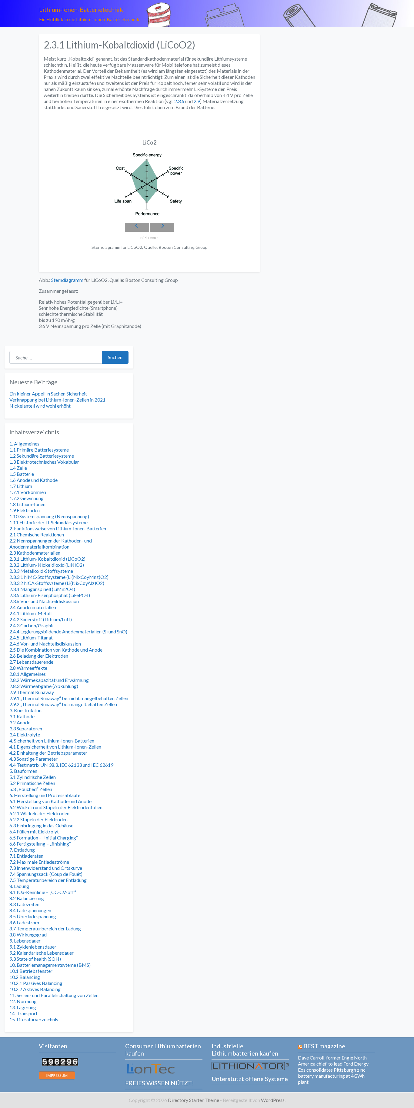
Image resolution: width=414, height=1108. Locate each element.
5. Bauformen (23, 771)
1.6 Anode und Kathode (33, 480)
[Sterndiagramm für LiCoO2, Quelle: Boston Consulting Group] (149, 184)
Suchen (115, 357)
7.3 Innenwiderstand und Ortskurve (45, 868)
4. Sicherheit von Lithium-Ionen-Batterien (51, 740)
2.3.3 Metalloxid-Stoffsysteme (41, 571)
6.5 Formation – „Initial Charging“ (43, 837)
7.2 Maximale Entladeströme (39, 862)
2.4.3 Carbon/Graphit (31, 625)
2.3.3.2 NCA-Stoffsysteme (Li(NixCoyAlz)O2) (56, 583)
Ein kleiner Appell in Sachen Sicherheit (48, 393)
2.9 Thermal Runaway (31, 692)
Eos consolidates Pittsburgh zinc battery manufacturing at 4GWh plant (332, 1076)
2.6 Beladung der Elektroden (38, 656)
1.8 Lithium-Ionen (27, 504)
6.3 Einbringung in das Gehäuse (41, 825)
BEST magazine (324, 1046)
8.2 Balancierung (26, 898)
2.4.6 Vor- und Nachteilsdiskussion (45, 643)
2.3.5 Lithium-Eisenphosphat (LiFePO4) (49, 595)
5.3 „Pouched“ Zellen (30, 789)
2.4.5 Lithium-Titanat (31, 637)
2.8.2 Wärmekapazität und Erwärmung (49, 680)
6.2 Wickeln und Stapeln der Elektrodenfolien (55, 807)
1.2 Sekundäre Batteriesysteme (41, 456)
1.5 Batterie (21, 474)
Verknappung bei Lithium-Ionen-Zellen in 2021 (57, 399)
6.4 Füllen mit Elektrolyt (34, 831)
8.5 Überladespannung (32, 916)
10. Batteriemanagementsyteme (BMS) (50, 965)
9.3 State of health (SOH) (35, 959)
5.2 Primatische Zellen (32, 783)
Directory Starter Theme (194, 1100)
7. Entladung (22, 850)
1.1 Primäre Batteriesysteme (39, 449)
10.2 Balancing (24, 977)
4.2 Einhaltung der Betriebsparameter (48, 753)
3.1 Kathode (22, 716)
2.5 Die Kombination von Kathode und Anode (55, 649)
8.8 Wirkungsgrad (28, 934)
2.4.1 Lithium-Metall (30, 613)
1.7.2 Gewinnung (26, 498)
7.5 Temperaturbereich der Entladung (48, 880)
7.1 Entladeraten (26, 856)
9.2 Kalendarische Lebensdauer (41, 953)
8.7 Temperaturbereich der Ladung (45, 928)
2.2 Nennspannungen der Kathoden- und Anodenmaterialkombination (50, 543)
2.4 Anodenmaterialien (32, 607)
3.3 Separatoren (25, 728)
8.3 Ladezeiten (24, 904)
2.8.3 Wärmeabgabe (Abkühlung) (43, 686)
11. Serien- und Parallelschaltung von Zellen (53, 995)
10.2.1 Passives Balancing (35, 983)
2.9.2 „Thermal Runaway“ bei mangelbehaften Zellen (63, 704)
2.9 (197, 101)
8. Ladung (19, 886)
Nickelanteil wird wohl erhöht (40, 406)
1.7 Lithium (20, 486)
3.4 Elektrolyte (24, 734)
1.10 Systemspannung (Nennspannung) (49, 516)
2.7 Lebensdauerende (31, 662)
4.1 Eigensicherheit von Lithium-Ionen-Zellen (55, 746)
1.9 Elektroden (24, 510)
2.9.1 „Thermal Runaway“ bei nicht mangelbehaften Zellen (68, 698)
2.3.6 (178, 101)
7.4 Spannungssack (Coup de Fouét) (45, 874)
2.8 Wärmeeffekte (28, 668)
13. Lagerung (22, 1007)
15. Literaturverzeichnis (33, 1019)
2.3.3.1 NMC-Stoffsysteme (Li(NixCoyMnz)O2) (59, 577)
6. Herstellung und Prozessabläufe (44, 795)
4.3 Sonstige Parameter (33, 759)
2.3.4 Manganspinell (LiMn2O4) (42, 589)
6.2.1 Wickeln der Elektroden (39, 813)
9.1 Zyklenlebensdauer (32, 946)
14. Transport (23, 1013)
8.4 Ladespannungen (30, 910)
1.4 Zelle (18, 468)
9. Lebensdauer (25, 940)
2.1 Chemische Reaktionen (36, 534)
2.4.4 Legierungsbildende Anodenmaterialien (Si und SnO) (68, 631)
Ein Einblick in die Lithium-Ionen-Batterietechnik (89, 19)
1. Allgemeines (24, 443)
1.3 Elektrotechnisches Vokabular (44, 462)
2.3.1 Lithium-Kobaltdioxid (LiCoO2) (47, 559)
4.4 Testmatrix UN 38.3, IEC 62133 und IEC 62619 (61, 765)
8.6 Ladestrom (24, 922)
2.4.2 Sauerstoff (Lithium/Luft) (40, 619)
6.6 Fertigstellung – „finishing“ (40, 843)
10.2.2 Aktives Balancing (35, 989)
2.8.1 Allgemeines (27, 674)
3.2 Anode (19, 722)
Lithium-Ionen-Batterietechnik (81, 9)
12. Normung (23, 1001)
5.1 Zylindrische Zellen (32, 777)
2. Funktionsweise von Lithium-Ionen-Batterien (57, 528)
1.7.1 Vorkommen (27, 492)
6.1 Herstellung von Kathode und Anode (50, 801)
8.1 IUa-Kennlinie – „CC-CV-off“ (42, 892)
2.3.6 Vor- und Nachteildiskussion (44, 601)
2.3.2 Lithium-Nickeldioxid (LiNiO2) (46, 565)
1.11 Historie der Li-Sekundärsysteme (48, 522)
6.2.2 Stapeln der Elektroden (38, 819)
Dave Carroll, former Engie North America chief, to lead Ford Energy (333, 1060)
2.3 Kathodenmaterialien (34, 553)
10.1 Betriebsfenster (30, 971)
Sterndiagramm (67, 280)
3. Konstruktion (25, 710)
